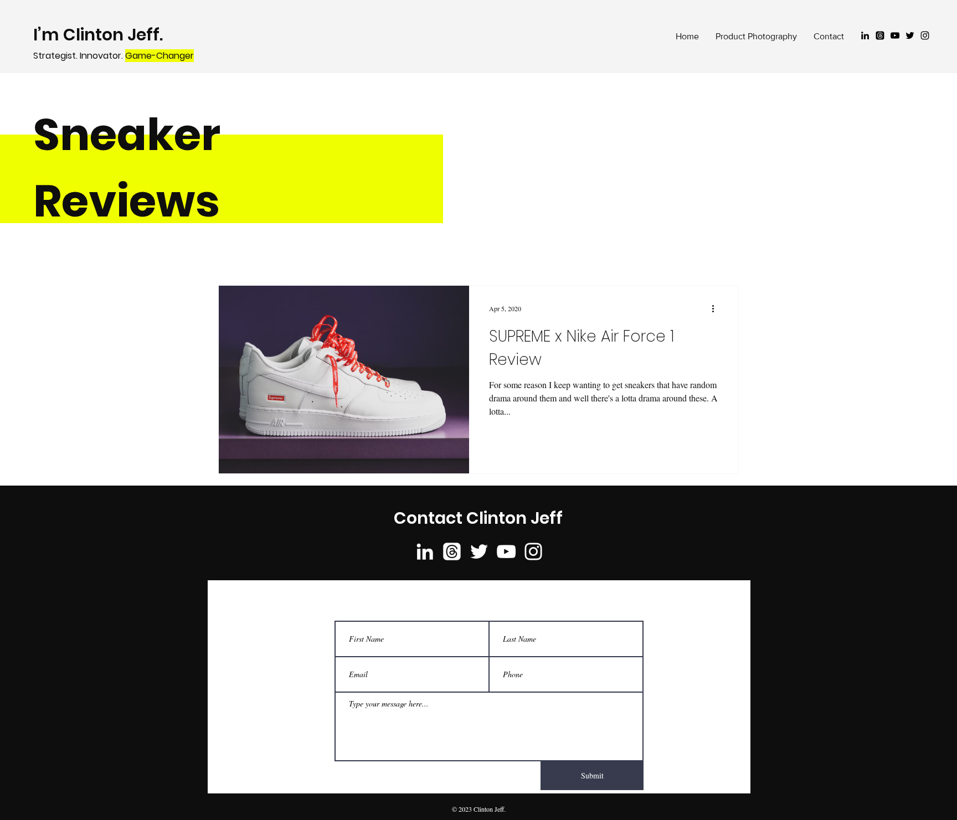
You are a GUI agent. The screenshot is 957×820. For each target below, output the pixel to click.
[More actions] (716, 308)
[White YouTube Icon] (506, 551)
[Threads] (880, 35)
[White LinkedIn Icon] (424, 551)
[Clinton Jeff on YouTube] (895, 35)
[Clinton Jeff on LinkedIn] (865, 35)
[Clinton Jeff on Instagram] (924, 35)
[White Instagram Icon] (533, 551)
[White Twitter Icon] (479, 551)
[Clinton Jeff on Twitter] (909, 35)
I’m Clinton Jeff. (100, 35)
